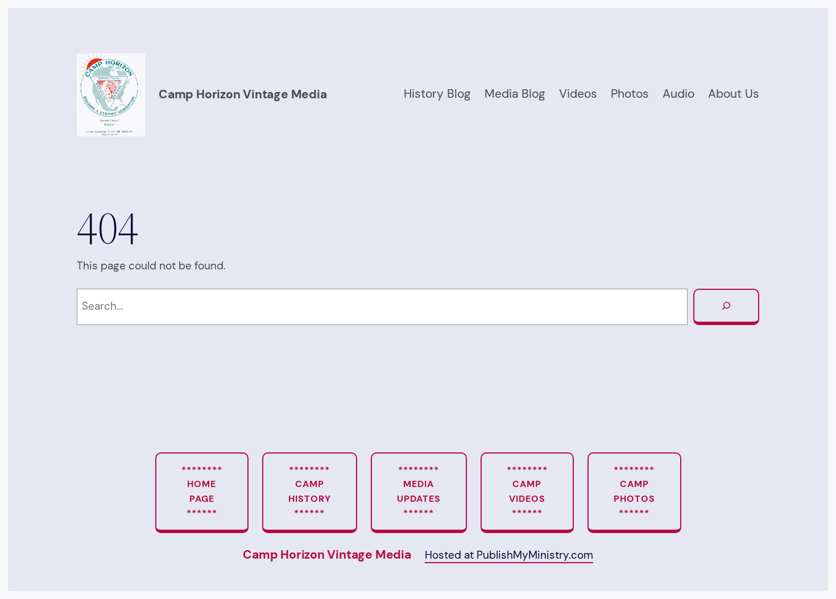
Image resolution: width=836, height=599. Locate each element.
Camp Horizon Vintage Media (243, 94)
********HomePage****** (201, 491)
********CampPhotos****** (634, 491)
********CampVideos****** (527, 491)
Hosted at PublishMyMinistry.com (509, 555)
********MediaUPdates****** (419, 491)
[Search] (726, 307)
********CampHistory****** (309, 491)
